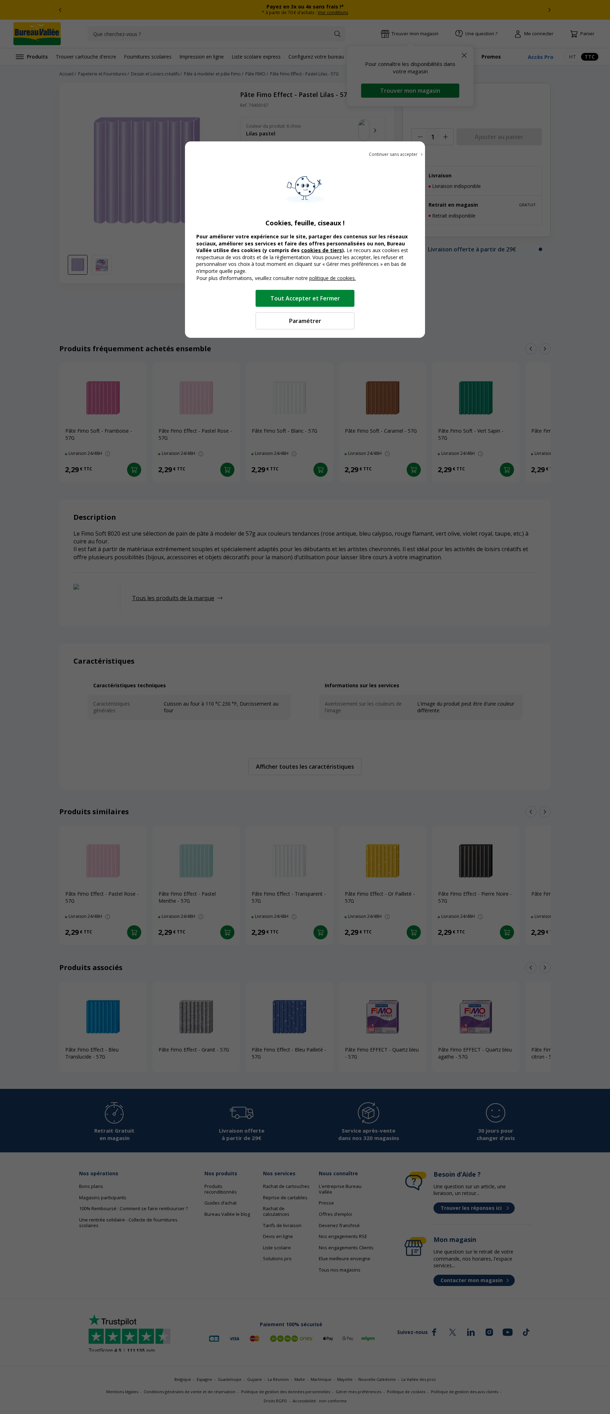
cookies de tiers (321, 250)
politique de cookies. (332, 278)
